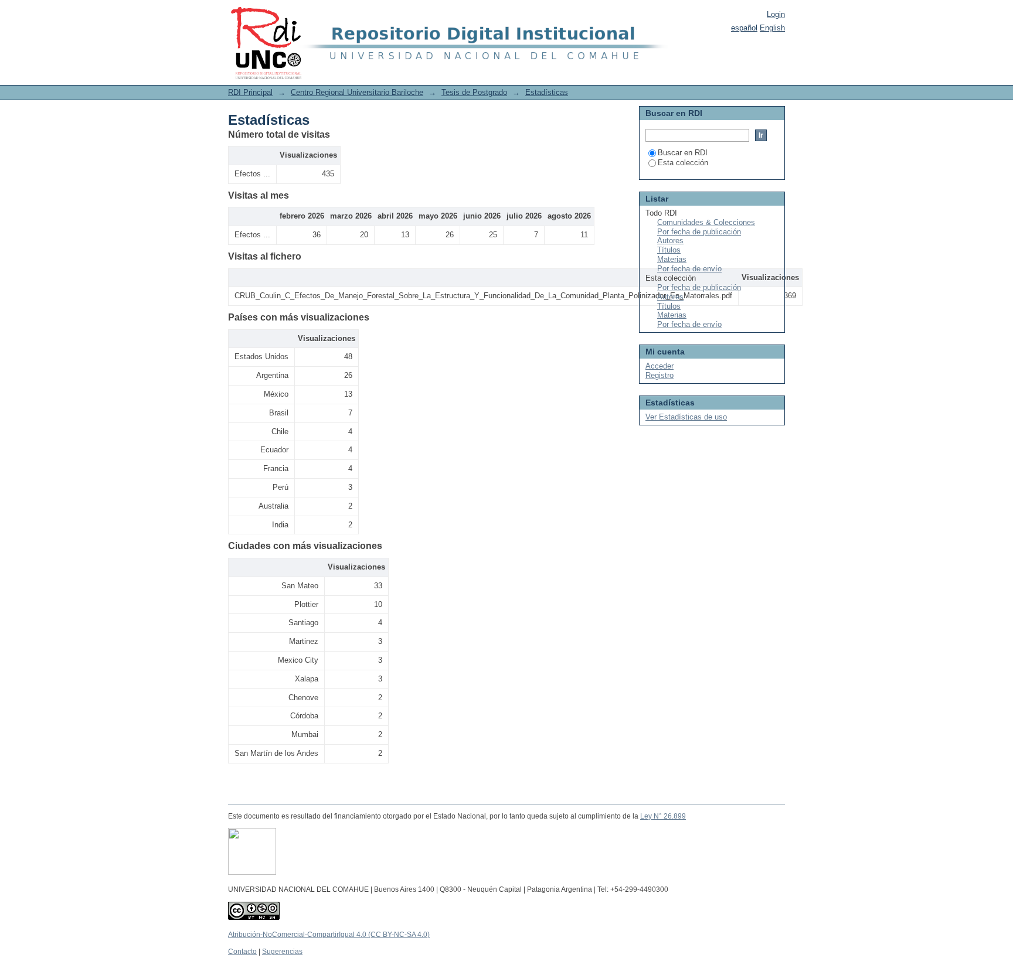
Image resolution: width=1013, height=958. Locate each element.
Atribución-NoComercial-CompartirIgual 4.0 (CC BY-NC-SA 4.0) (329, 934)
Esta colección (683, 162)
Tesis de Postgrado (474, 92)
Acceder (659, 366)
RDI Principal (250, 92)
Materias (671, 259)
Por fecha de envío (689, 268)
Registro (659, 375)
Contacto (242, 951)
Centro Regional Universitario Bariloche (357, 92)
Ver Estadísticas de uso (686, 416)
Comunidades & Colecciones (706, 222)
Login (776, 14)
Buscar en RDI (683, 152)
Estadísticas (546, 92)
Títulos (669, 250)
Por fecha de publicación (699, 231)
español (744, 27)
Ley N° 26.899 (663, 816)
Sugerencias (282, 951)
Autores (670, 240)
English (772, 27)
